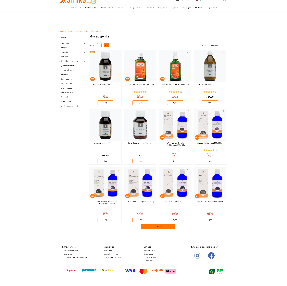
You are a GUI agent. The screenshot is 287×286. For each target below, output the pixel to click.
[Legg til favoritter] (118, 53)
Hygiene (64, 74)
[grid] (106, 45)
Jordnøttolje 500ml (204, 84)
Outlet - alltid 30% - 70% (112, 257)
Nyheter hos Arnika (110, 254)
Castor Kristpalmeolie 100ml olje (140, 143)
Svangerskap (66, 83)
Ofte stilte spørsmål (70, 251)
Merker (198, 8)
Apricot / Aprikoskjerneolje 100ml (210, 202)
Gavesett (64, 97)
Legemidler (211, 8)
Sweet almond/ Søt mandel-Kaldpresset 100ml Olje (106, 203)
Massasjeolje (68, 65)
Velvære (149, 8)
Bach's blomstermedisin (70, 106)
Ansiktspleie (66, 43)
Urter (119, 8)
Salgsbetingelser (150, 257)
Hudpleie (64, 47)
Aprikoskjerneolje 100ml (102, 84)
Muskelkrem (67, 70)
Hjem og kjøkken (133, 8)
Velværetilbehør (67, 92)
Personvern (148, 261)
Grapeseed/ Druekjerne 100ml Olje (141, 202)
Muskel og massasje (69, 61)
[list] (99, 45)
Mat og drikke (106, 8)
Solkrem (64, 56)
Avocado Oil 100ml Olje (171, 202)
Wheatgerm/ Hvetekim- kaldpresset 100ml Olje (176, 144)
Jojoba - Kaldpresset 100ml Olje (209, 143)
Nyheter (175, 8)
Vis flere (158, 226)
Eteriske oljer (66, 101)
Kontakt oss (148, 254)
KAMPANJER (90, 8)
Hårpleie (64, 52)
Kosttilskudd (74, 8)
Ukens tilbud (107, 251)
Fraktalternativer (68, 254)
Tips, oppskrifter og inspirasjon (74, 257)
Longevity (162, 8)
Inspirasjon (187, 8)
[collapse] (84, 43)
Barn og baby (66, 88)
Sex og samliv (66, 79)
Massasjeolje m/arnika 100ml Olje (175, 84)
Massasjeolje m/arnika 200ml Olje (141, 84)
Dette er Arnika (149, 251)
